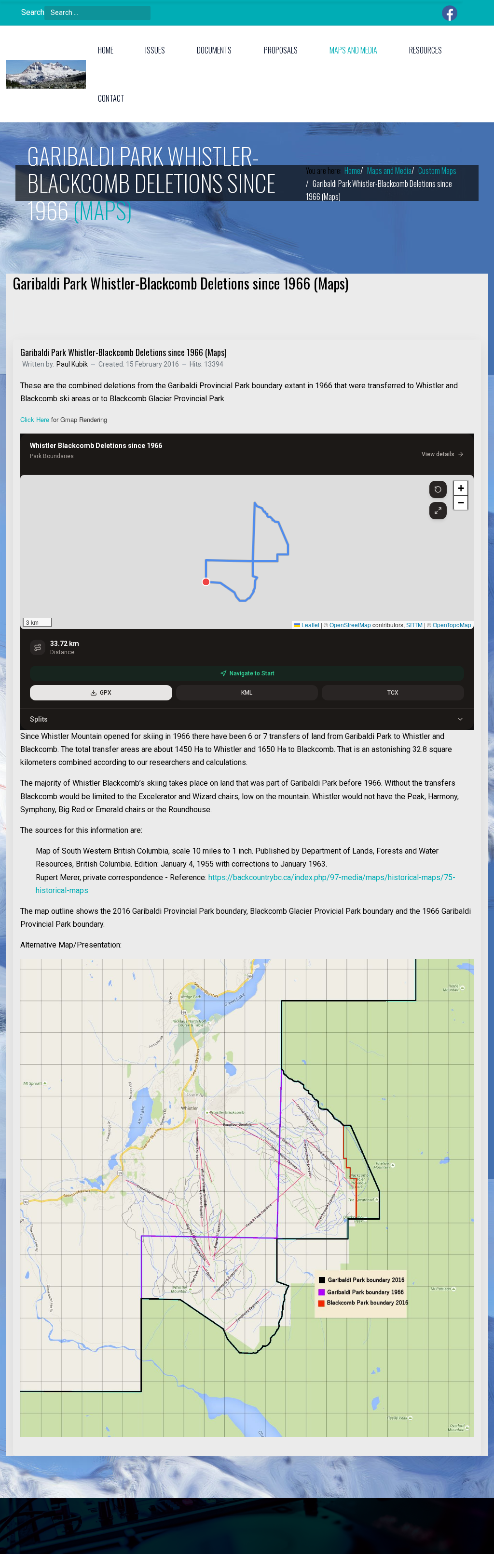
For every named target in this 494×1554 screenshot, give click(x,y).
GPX (105, 692)
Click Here (34, 419)
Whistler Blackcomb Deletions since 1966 (96, 445)
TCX (392, 692)
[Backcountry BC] (46, 74)
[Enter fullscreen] (438, 510)
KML (246, 692)
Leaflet (309, 624)
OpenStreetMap (350, 624)
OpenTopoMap (452, 624)
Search (32, 12)
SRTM (414, 624)
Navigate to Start (252, 673)
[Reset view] (438, 489)
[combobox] (97, 13)
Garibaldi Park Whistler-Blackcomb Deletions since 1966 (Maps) (123, 352)
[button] (109, 50)
